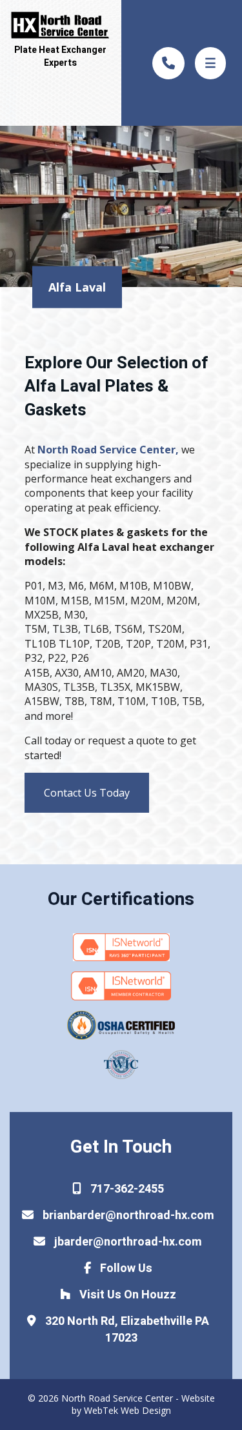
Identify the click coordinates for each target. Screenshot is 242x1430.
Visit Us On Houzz (126, 1295)
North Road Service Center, (108, 449)
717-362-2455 (126, 1189)
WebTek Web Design (127, 1410)
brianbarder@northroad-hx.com (127, 1215)
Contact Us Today (87, 793)
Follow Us (124, 1268)
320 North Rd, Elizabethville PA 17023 (126, 1329)
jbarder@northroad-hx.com (127, 1242)
